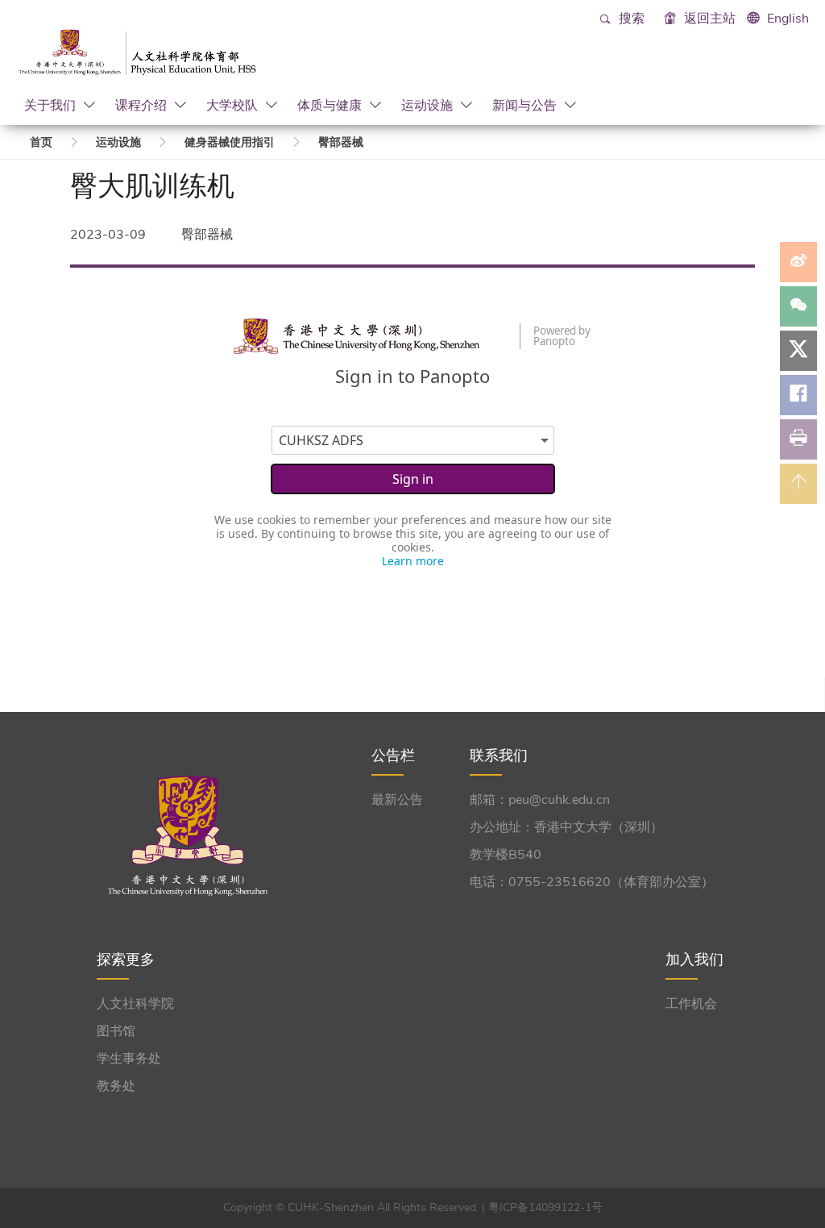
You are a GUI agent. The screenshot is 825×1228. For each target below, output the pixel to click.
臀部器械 (340, 142)
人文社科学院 (135, 1004)
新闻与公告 (526, 105)
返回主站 (708, 18)
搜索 (630, 18)
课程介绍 (142, 105)
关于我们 (51, 105)
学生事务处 (129, 1059)
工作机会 (691, 1004)
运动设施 (428, 105)
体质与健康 (331, 105)
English (788, 18)
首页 (41, 142)
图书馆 (116, 1031)
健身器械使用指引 (229, 142)
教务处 (116, 1086)
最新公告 (397, 800)
